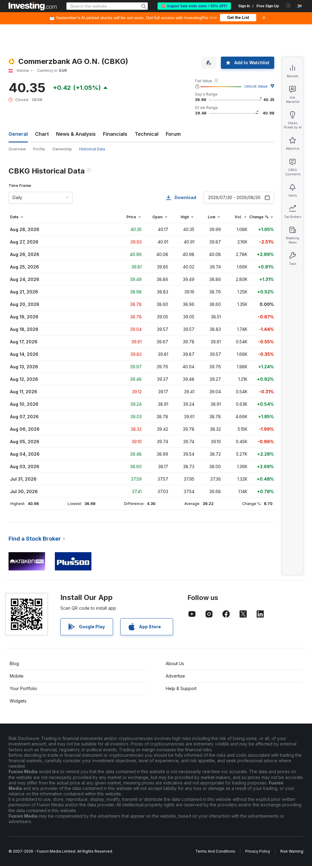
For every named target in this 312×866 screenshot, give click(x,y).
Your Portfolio (23, 688)
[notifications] (288, 6)
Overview (17, 149)
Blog (14, 663)
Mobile (16, 675)
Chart (42, 134)
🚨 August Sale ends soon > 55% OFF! (194, 6)
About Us (175, 663)
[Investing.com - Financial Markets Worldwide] (33, 6)
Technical (146, 134)
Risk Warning (291, 851)
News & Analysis (76, 134)
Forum (173, 134)
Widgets (18, 700)
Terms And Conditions (215, 851)
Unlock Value (256, 86)
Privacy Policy (257, 851)
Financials (115, 134)
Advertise (175, 675)
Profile (39, 149)
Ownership (62, 149)
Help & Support (181, 688)
